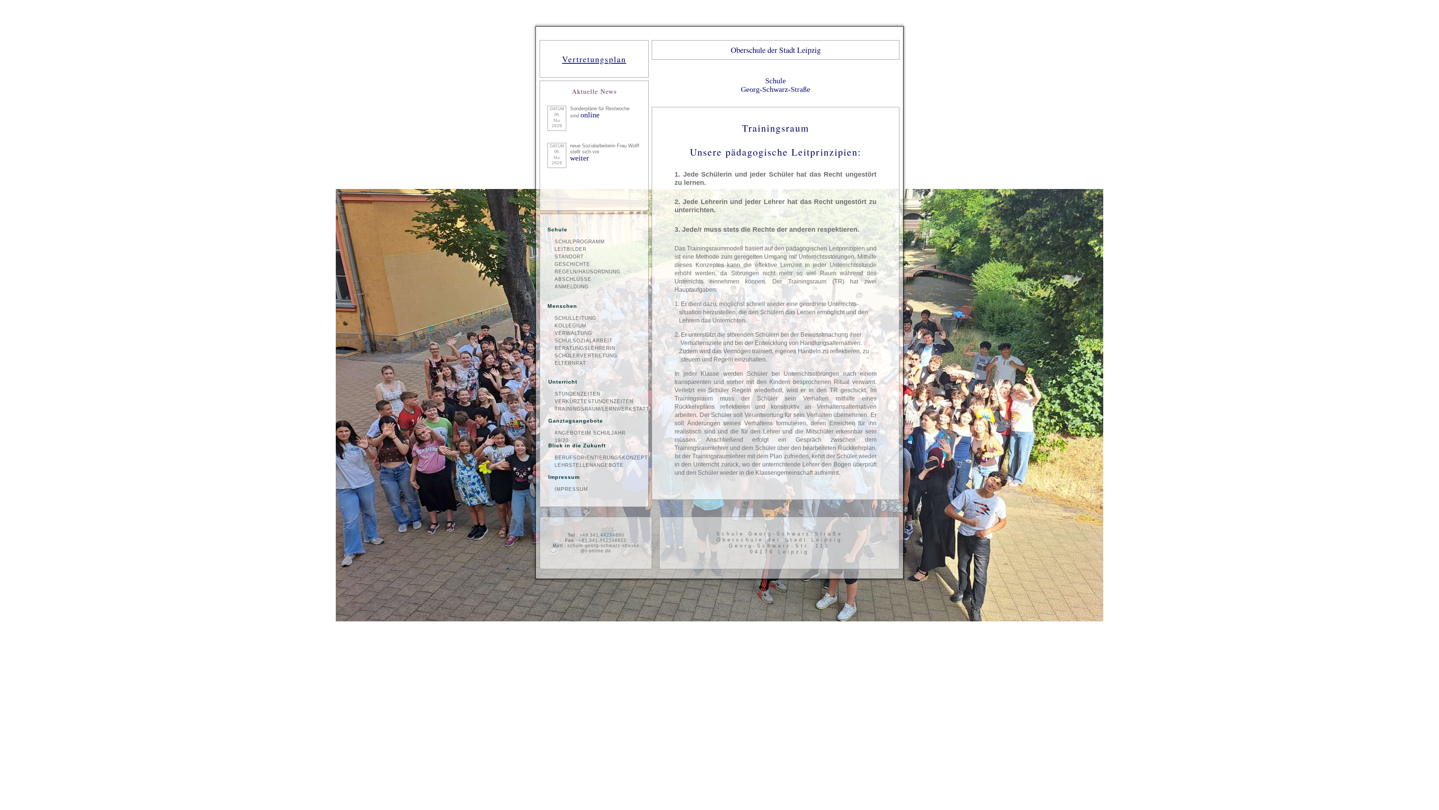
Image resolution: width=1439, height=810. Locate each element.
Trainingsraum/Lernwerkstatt (598, 409)
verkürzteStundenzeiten (594, 401)
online (590, 115)
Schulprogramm (580, 241)
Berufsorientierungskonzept (598, 457)
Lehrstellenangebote (589, 465)
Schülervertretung (586, 355)
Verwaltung (573, 333)
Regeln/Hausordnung (588, 271)
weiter (579, 158)
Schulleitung (575, 318)
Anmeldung (572, 287)
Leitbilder (570, 249)
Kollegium (570, 325)
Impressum (571, 489)
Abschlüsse (573, 279)
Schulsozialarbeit (584, 341)
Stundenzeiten (577, 394)
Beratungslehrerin (585, 348)
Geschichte (572, 264)
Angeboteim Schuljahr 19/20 (590, 433)
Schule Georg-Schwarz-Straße (775, 84)
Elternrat (570, 363)
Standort (569, 257)
